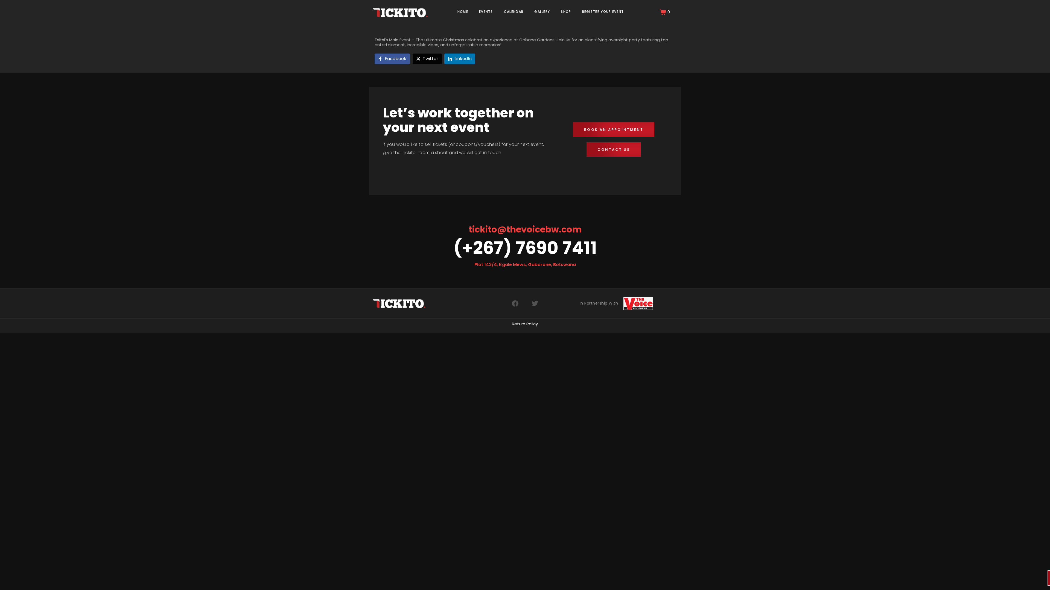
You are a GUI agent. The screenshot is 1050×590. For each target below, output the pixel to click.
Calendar (513, 11)
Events (486, 11)
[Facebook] (515, 303)
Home (462, 11)
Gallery (542, 11)
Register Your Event (603, 11)
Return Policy (525, 324)
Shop (566, 11)
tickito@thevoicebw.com (525, 229)
